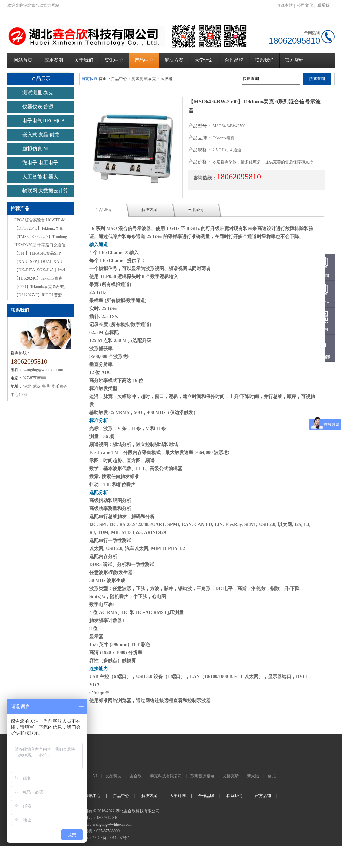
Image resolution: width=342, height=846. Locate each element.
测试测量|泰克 (37, 92)
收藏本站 (285, 5)
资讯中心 (114, 60)
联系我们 (325, 5)
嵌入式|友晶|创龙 (40, 134)
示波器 (166, 78)
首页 (103, 78)
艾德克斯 (231, 776)
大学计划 (204, 60)
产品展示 (41, 78)
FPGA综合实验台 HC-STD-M (40, 220)
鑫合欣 (136, 776)
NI (95, 776)
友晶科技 (113, 776)
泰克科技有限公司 (166, 776)
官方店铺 (294, 60)
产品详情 (103, 209)
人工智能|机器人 (40, 176)
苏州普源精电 (202, 776)
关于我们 (83, 60)
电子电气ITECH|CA (43, 120)
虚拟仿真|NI (35, 148)
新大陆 (253, 776)
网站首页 (23, 60)
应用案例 (53, 60)
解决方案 (174, 60)
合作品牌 (234, 60)
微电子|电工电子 (40, 162)
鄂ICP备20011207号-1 (111, 837)
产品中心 (144, 60)
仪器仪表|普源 (37, 106)
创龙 (272, 776)
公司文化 (305, 5)
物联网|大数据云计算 (45, 190)
